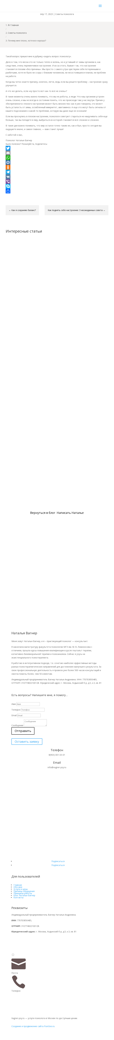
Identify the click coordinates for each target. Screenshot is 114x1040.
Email (14, 715)
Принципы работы (23, 893)
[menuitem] (57, 964)
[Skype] (57, 186)
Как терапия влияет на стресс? (29, 397)
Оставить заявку (27, 742)
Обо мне (18, 887)
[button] (13, 955)
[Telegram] (57, 172)
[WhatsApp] (57, 157)
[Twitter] (57, 148)
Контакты (18, 897)
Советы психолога (64, 14)
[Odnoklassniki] (57, 167)
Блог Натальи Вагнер (24, 895)
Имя (13, 704)
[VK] (57, 176)
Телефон (15, 709)
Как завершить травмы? (25, 484)
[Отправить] (57, 191)
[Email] (57, 153)
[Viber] (57, 181)
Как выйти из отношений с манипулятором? (39, 309)
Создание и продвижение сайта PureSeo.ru (33, 1026)
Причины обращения (24, 891)
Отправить (23, 731)
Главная (18, 885)
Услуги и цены (21, 889)
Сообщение (17, 725)
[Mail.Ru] (57, 162)
